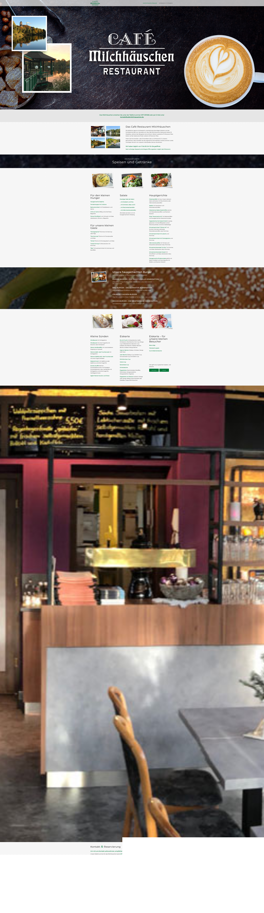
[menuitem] (150, 3)
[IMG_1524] (98, 143)
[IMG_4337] (98, 131)
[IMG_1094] (113, 131)
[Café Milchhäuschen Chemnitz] (95, 3)
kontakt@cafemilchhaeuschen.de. (132, 117)
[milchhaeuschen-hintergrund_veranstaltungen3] (113, 143)
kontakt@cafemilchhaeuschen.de (124, 855)
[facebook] (92, 878)
